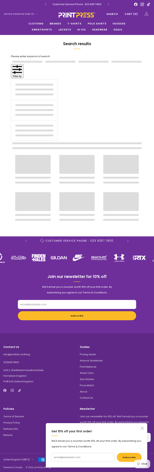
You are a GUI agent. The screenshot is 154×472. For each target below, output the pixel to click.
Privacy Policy (11, 422)
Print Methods (88, 367)
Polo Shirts (97, 23)
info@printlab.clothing (16, 354)
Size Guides (87, 379)
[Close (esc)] (142, 428)
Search (112, 14)
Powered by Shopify (13, 467)
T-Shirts (74, 23)
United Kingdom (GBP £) (19, 14)
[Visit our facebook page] (136, 4)
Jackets (64, 29)
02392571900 (11, 362)
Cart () (131, 14)
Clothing (36, 23)
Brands (55, 23)
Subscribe (129, 457)
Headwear (99, 29)
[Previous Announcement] (45, 4)
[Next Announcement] (108, 4)
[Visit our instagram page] (142, 4)
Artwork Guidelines (91, 360)
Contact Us (86, 398)
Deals (118, 29)
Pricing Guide (88, 354)
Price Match (87, 385)
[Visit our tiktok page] (148, 4)
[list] (77, 258)
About (83, 391)
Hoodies (119, 23)
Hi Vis (81, 29)
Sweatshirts (42, 29)
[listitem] (77, 4)
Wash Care (87, 373)
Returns (8, 435)
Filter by (17, 76)
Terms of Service (13, 416)
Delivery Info (10, 429)
